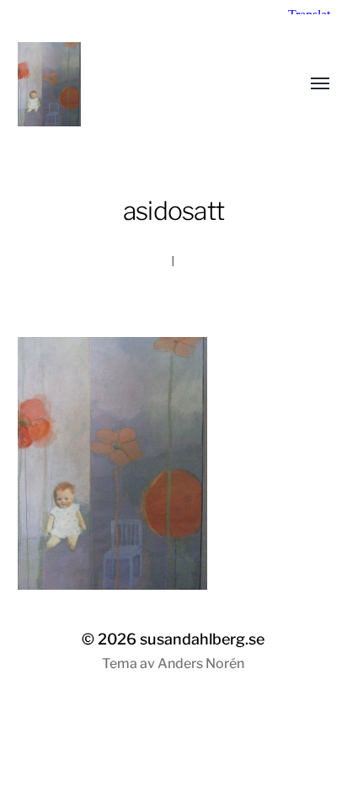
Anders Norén (200, 663)
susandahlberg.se (202, 639)
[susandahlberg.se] (140, 84)
